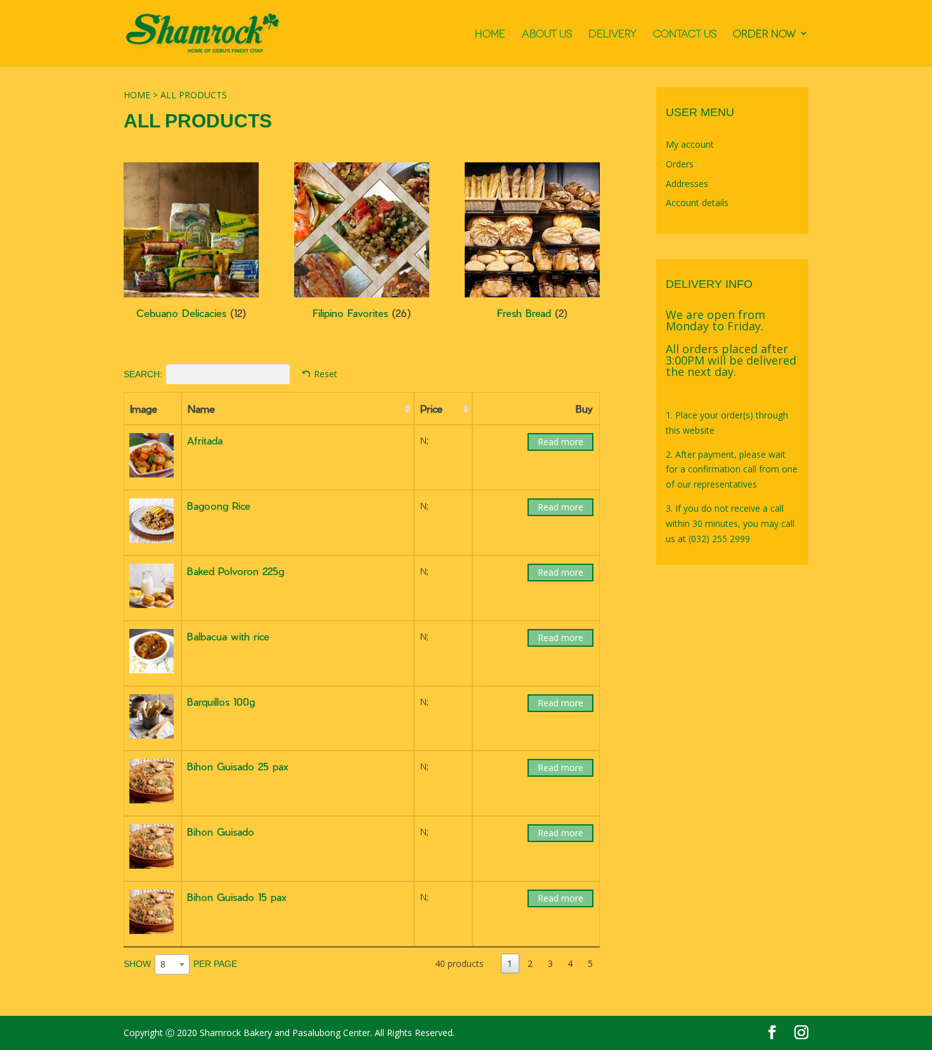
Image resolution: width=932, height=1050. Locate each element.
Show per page (180, 963)
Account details (697, 203)
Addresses (687, 184)
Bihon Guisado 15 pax (237, 897)
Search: (143, 374)
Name (201, 409)
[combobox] (172, 964)
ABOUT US (547, 34)
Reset (325, 374)
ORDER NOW (764, 34)
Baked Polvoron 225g (235, 571)
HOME (490, 34)
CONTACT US (684, 34)
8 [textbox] (162, 964)
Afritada (205, 440)
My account (690, 144)
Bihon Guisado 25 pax (237, 766)
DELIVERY (612, 34)
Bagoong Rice (218, 506)
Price (431, 409)
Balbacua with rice (228, 636)
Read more (560, 442)
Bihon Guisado (220, 832)
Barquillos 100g (221, 702)
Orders (680, 164)
